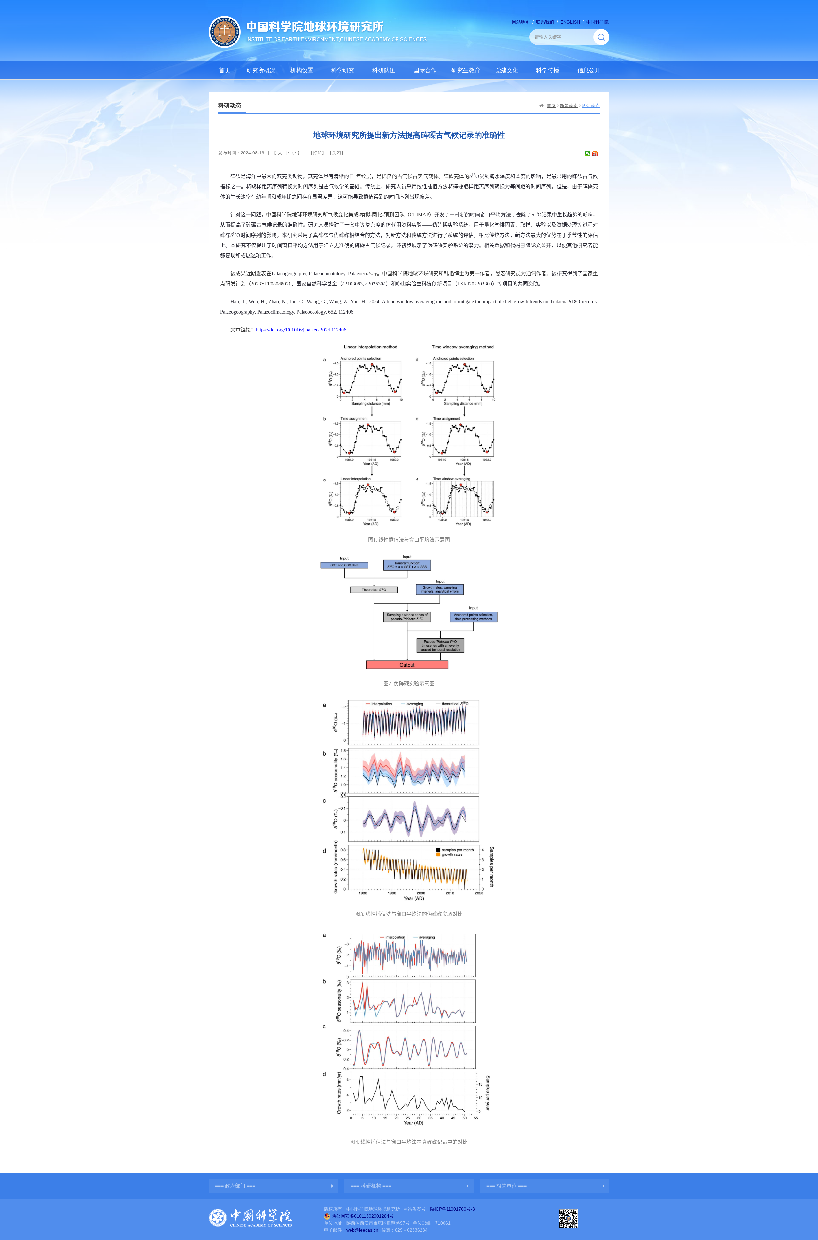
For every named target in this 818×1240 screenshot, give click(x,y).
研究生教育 (465, 70)
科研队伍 (383, 70)
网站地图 (521, 22)
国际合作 (424, 70)
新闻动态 (569, 105)
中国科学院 (597, 22)
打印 (317, 152)
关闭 (336, 152)
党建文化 (506, 70)
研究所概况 (261, 70)
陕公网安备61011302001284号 (363, 1216)
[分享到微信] (587, 153)
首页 (224, 70)
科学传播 (547, 70)
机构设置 (301, 70)
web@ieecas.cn (362, 1230)
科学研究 (342, 70)
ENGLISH (570, 22)
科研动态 (591, 105)
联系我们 (545, 22)
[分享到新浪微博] (595, 153)
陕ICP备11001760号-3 (452, 1209)
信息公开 (588, 70)
